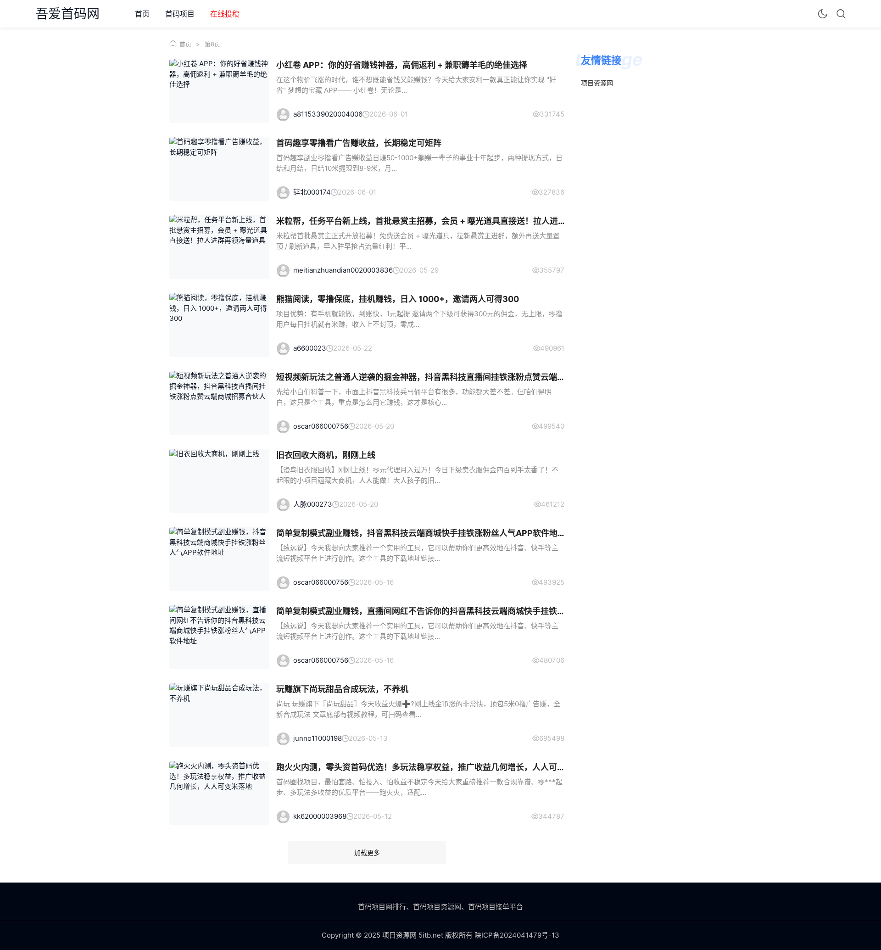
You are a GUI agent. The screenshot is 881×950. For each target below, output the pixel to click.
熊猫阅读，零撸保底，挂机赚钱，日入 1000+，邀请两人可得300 (397, 299)
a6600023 (309, 348)
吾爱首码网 (67, 14)
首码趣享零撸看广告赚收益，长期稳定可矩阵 (358, 143)
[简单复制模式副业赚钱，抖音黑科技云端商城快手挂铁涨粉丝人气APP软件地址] (219, 559)
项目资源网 (597, 83)
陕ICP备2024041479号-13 (516, 935)
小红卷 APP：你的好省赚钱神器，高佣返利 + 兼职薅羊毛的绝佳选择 (401, 65)
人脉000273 (312, 504)
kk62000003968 (319, 816)
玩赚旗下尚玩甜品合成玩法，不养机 (342, 689)
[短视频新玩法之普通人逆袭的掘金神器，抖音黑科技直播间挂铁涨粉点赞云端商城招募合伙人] (219, 403)
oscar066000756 (320, 426)
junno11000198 (317, 738)
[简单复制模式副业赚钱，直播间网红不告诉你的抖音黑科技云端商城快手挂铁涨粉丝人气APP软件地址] (219, 637)
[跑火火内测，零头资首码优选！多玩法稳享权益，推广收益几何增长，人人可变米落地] (219, 793)
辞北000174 (312, 192)
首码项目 (180, 13)
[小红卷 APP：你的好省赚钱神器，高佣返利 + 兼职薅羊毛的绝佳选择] (219, 91)
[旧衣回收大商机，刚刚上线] (219, 481)
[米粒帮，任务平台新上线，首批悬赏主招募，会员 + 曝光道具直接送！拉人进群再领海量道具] (219, 247)
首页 (142, 13)
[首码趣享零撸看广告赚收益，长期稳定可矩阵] (219, 169)
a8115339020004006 (327, 114)
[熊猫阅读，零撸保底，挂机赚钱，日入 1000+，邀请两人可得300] (219, 325)
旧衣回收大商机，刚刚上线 (325, 455)
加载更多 (367, 852)
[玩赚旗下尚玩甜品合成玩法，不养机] (219, 715)
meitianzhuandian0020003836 (343, 270)
